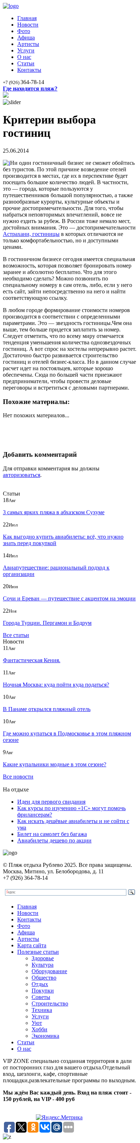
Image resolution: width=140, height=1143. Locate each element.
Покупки (43, 991)
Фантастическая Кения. (31, 660)
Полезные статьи (38, 952)
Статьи (25, 63)
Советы (41, 997)
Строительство (50, 1003)
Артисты (28, 44)
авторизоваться (21, 475)
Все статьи (16, 635)
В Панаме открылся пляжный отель (46, 709)
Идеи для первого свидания (51, 802)
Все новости (18, 776)
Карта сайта (31, 945)
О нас (24, 57)
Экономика (45, 1036)
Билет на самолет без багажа (52, 834)
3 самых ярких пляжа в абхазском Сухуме (53, 512)
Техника (42, 1010)
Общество (44, 978)
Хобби (39, 1029)
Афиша (26, 37)
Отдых (40, 984)
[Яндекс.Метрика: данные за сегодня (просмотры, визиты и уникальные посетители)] (59, 1117)
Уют (37, 1023)
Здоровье (43, 958)
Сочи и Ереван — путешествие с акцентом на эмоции (69, 598)
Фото (23, 31)
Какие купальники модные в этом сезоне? (54, 764)
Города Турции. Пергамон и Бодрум (47, 623)
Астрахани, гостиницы (31, 234)
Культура (42, 965)
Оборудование (49, 971)
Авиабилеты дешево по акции (54, 840)
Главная (27, 18)
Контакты (29, 70)
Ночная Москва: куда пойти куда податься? (56, 685)
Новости (27, 25)
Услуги (25, 50)
